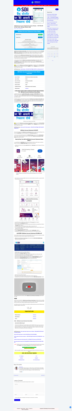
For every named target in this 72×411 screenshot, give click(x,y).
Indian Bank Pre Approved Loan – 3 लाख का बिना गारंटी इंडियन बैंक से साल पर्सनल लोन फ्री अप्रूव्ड (52, 30)
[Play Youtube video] (29, 286)
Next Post (43, 375)
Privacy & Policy (23, 408)
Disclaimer (18, 408)
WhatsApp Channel (21, 359)
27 (52, 56)
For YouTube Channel (36, 359)
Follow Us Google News (25, 409)
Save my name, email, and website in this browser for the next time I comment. (26, 397)
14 (54, 53)
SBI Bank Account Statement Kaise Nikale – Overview (29, 41)
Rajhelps (53, 408)
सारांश (30, 46)
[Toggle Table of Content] (42, 39)
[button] (56, 5)
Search (57, 9)
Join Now (40, 34)
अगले (20, 178)
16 (57, 53)
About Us (27, 408)
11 (49, 53)
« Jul (52, 60)
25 (49, 56)
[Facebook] (19, 371)
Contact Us (30, 408)
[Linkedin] (22, 371)
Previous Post (16, 375)
